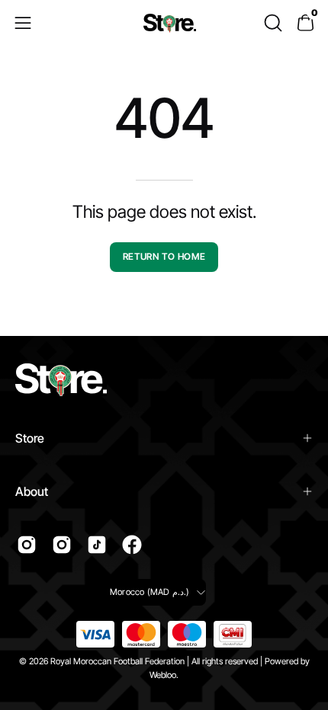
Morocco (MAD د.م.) (149, 592)
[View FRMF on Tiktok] (96, 544)
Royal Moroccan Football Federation (117, 661)
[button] (271, 23)
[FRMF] (170, 23)
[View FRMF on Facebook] (132, 544)
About (31, 491)
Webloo (163, 675)
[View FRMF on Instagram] (26, 544)
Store (29, 438)
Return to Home (164, 256)
